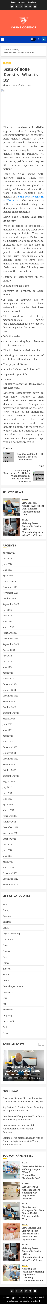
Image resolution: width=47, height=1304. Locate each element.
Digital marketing (11, 933)
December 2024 (10, 638)
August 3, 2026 (28, 1078)
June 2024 (7, 661)
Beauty (6, 910)
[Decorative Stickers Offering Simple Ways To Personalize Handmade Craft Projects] (11, 1170)
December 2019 (10, 878)
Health (7, 63)
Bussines (7, 921)
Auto (5, 904)
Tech (5, 1027)
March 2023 (8, 741)
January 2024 (9, 690)
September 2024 (11, 644)
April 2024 (8, 672)
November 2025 (11, 592)
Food (5, 957)
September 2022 (11, 775)
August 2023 (9, 718)
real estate (8, 1009)
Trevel (6, 1033)
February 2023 (10, 747)
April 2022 (8, 804)
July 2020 (7, 844)
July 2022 (7, 787)
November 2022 (11, 764)
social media (9, 1021)
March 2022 (8, 810)
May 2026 (7, 569)
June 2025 (7, 615)
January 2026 (9, 581)
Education (8, 939)
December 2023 (10, 695)
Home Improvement (13, 986)
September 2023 (11, 712)
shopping (7, 1015)
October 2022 (9, 770)
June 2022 (7, 793)
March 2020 (8, 867)
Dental (6, 927)
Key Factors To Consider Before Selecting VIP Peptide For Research (31, 1192)
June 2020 (7, 850)
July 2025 (7, 610)
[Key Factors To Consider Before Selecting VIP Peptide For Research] (11, 1191)
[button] (2, 39)
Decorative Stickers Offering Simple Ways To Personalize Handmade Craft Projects (33, 1173)
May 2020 (7, 856)
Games (6, 962)
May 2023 (7, 730)
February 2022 (10, 815)
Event (5, 945)
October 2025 (9, 598)
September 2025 (11, 604)
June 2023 (7, 724)
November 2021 (11, 833)
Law (5, 998)
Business (7, 916)
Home (6, 980)
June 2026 (7, 564)
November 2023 (11, 701)
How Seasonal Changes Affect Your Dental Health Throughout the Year (33, 508)
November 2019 (11, 884)
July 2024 (7, 655)
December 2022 (10, 758)
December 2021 (10, 827)
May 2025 (7, 621)
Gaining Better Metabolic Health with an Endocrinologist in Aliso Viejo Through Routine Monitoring (33, 530)
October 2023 (9, 707)
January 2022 (9, 821)
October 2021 (9, 838)
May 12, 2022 (26, 85)
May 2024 (7, 667)
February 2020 (10, 873)
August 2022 (9, 781)
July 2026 (7, 558)
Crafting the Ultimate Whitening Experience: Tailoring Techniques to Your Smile (33, 1276)
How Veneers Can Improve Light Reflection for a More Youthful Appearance (19, 1129)
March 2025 (8, 627)
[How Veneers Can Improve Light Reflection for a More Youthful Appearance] (11, 1231)
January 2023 (9, 752)
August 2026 (9, 552)
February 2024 (10, 684)
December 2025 (10, 587)
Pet (4, 1003)
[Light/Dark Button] (33, 39)
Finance (6, 951)
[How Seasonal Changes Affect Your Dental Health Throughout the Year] (11, 507)
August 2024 (9, 650)
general (6, 968)
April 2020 (8, 861)
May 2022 (7, 798)
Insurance (8, 992)
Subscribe (44, 39)
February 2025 (10, 632)
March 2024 (8, 678)
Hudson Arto (11, 85)
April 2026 (8, 575)
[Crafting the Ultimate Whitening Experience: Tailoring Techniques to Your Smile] (11, 1272)
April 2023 (8, 735)
